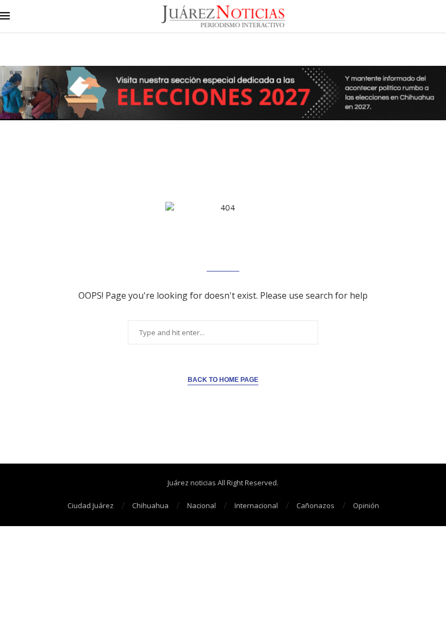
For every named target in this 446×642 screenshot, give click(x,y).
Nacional (201, 505)
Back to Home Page (223, 380)
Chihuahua (150, 505)
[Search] (440, 16)
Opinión (366, 505)
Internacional (256, 505)
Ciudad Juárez (90, 505)
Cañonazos (315, 505)
